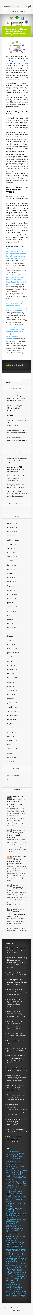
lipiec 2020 (11, 665)
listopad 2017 (11, 736)
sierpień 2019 (11, 711)
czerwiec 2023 (12, 557)
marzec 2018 (11, 719)
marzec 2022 (11, 582)
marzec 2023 (11, 569)
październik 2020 (13, 653)
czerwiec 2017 (12, 749)
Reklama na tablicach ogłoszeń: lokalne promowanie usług (14, 1139)
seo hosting (16, 1276)
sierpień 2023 (11, 548)
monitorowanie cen (10, 1178)
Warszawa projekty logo (15, 1296)
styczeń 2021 (11, 640)
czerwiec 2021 (12, 619)
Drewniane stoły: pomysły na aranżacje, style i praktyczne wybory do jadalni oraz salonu (17, 460)
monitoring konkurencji (15, 1176)
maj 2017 (10, 753)
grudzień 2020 (12, 644)
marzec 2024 (11, 536)
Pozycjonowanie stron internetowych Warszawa (16, 1222)
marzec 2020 (11, 682)
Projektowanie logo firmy (15, 1244)
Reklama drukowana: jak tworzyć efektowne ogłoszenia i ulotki (15, 1087)
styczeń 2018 (11, 728)
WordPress (16, 1310)
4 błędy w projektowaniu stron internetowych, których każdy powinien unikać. (17, 982)
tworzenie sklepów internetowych (13, 1282)
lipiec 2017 (10, 745)
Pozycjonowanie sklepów (14, 1194)
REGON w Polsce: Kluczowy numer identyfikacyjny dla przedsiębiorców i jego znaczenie (16, 801)
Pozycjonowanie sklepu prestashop (14, 1190)
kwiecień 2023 (12, 565)
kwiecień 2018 (12, 715)
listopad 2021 (11, 598)
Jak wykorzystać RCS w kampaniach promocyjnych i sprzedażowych (16, 469)
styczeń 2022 (11, 590)
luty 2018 (10, 724)
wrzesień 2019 (12, 707)
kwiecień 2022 (12, 577)
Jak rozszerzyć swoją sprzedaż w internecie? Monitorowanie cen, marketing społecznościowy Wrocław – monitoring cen (16, 305)
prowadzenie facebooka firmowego (16, 1261)
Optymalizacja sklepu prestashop (16, 1182)
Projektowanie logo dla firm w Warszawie (15, 1238)
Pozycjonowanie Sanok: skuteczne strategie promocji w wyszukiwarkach (17, 992)
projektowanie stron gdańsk (16, 1250)
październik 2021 (13, 603)
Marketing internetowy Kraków (15, 1165)
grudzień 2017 (12, 732)
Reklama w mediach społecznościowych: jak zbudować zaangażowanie (16, 1014)
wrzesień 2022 (12, 573)
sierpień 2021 (11, 611)
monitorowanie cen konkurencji (16, 1178)
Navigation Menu (17, 11)
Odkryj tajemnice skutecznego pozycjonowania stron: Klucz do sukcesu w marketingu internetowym (17, 1109)
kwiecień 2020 (12, 678)
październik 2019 (13, 703)
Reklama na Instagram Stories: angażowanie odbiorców (15, 408)
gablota (10, 415)
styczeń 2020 (12, 690)
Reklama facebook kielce (15, 1268)
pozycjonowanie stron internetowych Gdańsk (15, 1207)
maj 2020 (10, 674)
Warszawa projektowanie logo (16, 1292)
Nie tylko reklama (13, 776)
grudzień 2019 (12, 694)
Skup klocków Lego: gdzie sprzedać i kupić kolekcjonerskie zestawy (16, 1097)
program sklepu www (14, 1235)
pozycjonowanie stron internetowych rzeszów (16, 1216)
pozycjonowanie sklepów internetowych (16, 1197)
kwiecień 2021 (12, 628)
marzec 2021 (11, 632)
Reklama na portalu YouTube (16, 1273)
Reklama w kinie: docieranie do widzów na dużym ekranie (16, 911)
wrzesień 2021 (12, 607)
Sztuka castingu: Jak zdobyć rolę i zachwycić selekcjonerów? (16, 1121)
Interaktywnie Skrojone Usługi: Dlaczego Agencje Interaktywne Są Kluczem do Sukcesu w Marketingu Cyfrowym (17, 962)
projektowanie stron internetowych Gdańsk (16, 1256)
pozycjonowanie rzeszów (16, 1186)
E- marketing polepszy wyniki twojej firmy (15, 888)
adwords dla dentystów (13, 1152)
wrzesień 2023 (12, 544)
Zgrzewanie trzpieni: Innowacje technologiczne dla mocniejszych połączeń (17, 494)
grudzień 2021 (12, 594)
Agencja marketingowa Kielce (15, 1156)
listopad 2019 (11, 699)
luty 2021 (10, 636)
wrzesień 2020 (12, 657)
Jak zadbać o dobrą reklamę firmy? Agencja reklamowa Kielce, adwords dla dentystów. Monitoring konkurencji (16, 253)
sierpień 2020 (11, 661)
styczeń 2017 (11, 761)
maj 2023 (10, 561)
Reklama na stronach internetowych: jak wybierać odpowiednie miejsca (16, 1078)
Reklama (10, 780)
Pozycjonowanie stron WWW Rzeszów (14, 1231)
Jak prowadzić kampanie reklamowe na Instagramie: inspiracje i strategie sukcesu (16, 398)
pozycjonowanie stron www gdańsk (15, 1227)
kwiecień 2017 (12, 757)
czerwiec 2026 (12, 523)
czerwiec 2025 (12, 527)
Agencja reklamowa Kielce (15, 1159)
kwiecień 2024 (12, 532)
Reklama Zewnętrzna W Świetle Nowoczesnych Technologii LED (15, 478)
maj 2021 (10, 623)
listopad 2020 (12, 648)
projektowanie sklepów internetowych (14, 1247)
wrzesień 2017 (12, 740)
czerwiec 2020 (12, 669)
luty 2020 (10, 686)
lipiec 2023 (11, 552)
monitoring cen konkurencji (16, 1173)
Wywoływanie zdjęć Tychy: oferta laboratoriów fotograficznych (16, 423)
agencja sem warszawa (13, 1163)
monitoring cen (10, 1172)
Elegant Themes (16, 1307)
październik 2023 (13, 540)
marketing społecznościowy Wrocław (16, 1169)
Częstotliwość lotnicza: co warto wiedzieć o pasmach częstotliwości (16, 950)
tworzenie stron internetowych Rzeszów (14, 1289)
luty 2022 (10, 586)
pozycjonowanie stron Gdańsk (14, 1200)
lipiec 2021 (10, 615)
